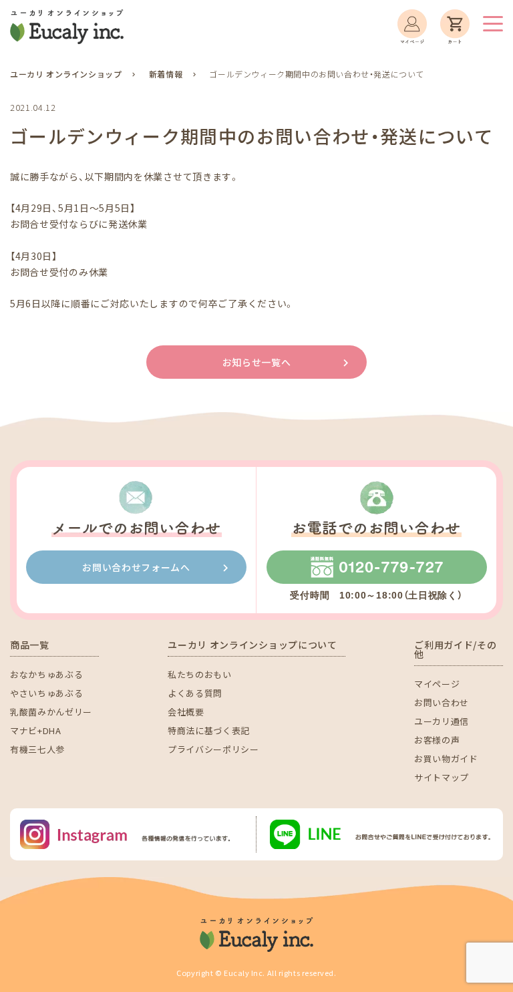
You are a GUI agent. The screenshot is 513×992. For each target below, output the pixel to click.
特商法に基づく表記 (209, 730)
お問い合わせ (441, 702)
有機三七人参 (37, 749)
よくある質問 (195, 693)
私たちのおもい (200, 674)
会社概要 (186, 711)
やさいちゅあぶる (46, 693)
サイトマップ (441, 777)
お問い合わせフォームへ (136, 567)
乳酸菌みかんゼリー (51, 711)
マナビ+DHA (35, 730)
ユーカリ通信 (441, 721)
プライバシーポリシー (213, 749)
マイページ (437, 683)
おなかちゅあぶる (46, 674)
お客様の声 (437, 739)
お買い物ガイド (446, 758)
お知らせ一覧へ (256, 362)
